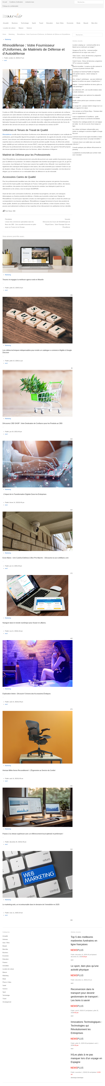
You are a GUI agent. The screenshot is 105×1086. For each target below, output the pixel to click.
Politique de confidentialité (10, 6)
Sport (4, 992)
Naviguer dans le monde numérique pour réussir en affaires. (24, 623)
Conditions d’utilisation (16, 2)
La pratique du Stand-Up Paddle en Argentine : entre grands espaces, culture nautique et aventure (86, 74)
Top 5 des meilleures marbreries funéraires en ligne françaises (84, 941)
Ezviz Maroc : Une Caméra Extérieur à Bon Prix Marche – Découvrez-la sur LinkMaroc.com (35, 558)
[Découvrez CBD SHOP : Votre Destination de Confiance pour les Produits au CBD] (37, 371)
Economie (70, 23)
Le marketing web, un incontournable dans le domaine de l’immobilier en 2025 (31, 904)
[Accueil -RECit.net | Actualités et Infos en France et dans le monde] (14, 14)
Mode (78, 23)
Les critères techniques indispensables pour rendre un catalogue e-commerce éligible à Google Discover (87, 131)
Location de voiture (9, 28)
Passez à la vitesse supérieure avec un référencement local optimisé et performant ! (33, 834)
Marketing (8, 39)
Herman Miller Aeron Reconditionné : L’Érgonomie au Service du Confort (29, 770)
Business (15, 23)
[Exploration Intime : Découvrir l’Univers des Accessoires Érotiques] (37, 641)
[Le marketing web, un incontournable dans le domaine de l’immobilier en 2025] (37, 852)
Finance (5, 962)
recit (5, 60)
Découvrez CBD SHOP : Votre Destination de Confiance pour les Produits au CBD (32, 423)
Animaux (5, 939)
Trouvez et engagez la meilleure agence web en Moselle (23, 279)
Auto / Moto (60, 23)
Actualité (6, 23)
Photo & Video (7, 982)
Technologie (25, 23)
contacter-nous (29, 2)
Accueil (5, 2)
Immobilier (6, 965)
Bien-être (94, 23)
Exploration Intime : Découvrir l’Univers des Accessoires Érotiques (27, 694)
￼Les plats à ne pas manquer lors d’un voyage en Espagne (86, 1058)
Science (29, 28)
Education (49, 23)
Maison (21, 28)
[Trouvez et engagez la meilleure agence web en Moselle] (37, 240)
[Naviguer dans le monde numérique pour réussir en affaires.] (37, 576)
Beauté (86, 23)
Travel (41, 23)
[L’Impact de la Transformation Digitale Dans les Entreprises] (37, 442)
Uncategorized (7, 1002)
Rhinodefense (7, 134)
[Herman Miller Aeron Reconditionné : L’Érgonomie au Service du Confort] (37, 712)
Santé (34, 23)
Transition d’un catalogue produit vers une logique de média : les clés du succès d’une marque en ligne (87, 124)
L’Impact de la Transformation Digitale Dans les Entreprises (24, 494)
